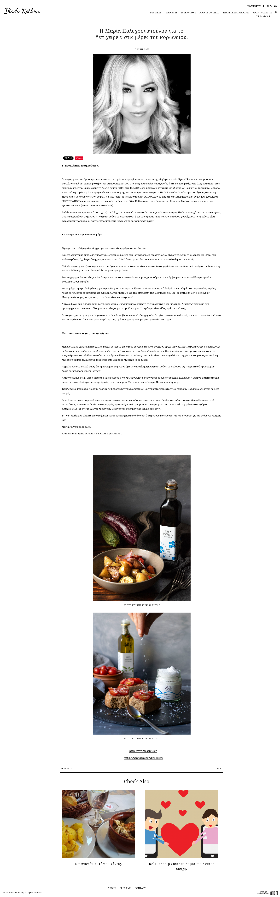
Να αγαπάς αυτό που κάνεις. (98, 864)
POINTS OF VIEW (209, 12)
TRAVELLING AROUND (236, 12)
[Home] (29, 11)
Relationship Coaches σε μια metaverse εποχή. (181, 866)
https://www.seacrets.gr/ (143, 750)
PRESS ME (125, 888)
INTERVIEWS (188, 12)
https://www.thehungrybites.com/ (143, 757)
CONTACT (140, 888)
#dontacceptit (262, 12)
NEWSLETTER (254, 6)
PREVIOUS (66, 768)
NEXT (220, 768)
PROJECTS (171, 12)
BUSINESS (155, 12)
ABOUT (112, 888)
